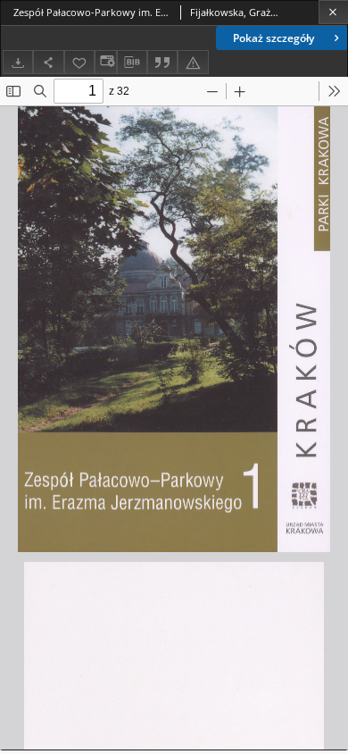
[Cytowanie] (162, 62)
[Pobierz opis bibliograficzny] (132, 62)
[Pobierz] (18, 62)
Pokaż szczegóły (273, 38)
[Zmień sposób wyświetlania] (105, 62)
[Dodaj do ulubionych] (79, 62)
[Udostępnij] (48, 62)
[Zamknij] (333, 12)
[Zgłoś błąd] (193, 62)
